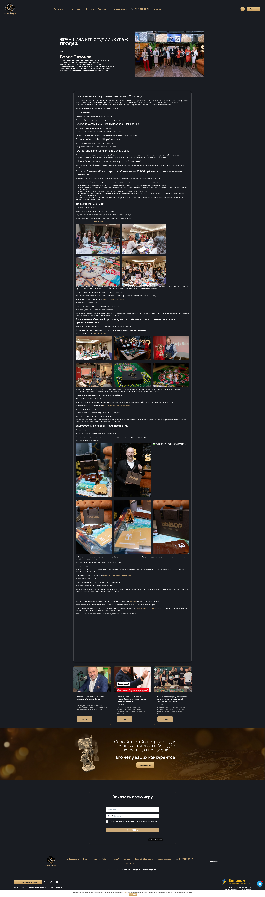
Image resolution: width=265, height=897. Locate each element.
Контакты (157, 9)
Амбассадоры (73, 859)
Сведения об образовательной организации (111, 859)
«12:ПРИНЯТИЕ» (99, 222)
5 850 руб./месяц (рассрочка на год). (116, 299)
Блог (85, 859)
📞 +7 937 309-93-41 (140, 9)
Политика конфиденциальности (237, 887)
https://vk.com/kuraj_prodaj (146, 608)
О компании (74, 9)
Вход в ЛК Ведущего (144, 859)
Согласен (133, 894)
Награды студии (120, 9)
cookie (126, 892)
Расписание (103, 9)
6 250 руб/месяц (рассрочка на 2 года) (117, 575)
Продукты (58, 9)
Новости (90, 9)
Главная (111, 870)
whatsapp (133, 601)
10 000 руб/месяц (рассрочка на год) (116, 406)
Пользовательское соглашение (238, 889)
